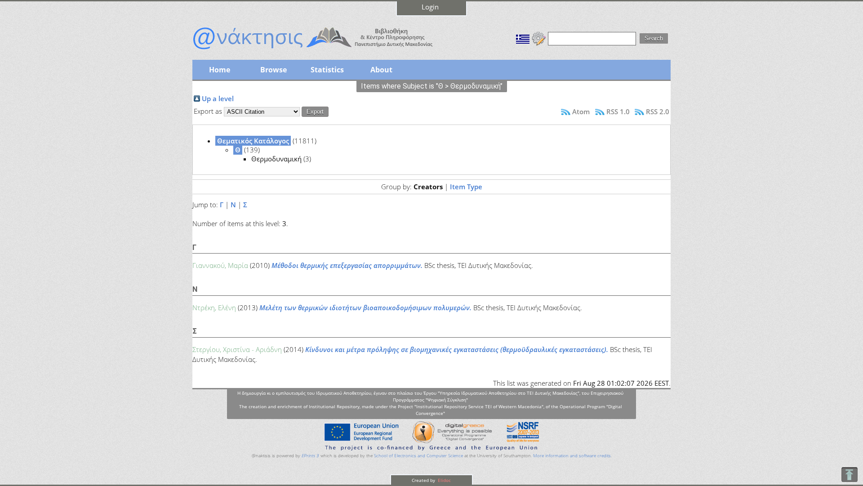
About (381, 70)
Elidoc (443, 480)
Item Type (466, 186)
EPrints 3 (310, 456)
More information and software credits (572, 456)
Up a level (218, 98)
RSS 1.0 (618, 111)
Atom (581, 111)
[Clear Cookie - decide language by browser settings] (539, 37)
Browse (273, 70)
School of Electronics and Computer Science (418, 456)
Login (430, 6)
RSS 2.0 (657, 111)
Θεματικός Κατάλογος (253, 140)
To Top (849, 474)
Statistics (327, 70)
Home (219, 70)
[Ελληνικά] (523, 37)
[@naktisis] (327, 50)
